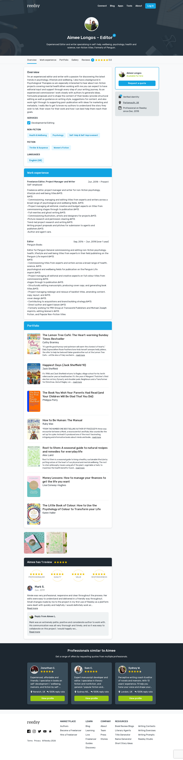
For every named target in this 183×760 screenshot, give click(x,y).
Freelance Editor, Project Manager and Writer (51, 181)
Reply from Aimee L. (45, 616)
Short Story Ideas (124, 743)
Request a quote (137, 83)
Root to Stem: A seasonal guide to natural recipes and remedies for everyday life (75, 449)
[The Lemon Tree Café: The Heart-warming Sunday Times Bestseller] (33, 343)
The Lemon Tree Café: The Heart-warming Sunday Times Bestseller (75, 336)
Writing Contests (146, 726)
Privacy (37, 741)
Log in (150, 6)
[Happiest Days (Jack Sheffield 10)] (33, 373)
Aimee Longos (134, 73)
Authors (64, 726)
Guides (89, 743)
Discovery (91, 747)
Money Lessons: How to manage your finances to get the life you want (74, 479)
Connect (102, 6)
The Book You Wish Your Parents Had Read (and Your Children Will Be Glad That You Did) (73, 394)
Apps (120, 6)
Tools (129, 6)
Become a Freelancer (70, 730)
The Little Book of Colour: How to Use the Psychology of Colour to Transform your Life (71, 507)
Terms (30, 741)
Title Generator (122, 734)
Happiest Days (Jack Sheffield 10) (64, 365)
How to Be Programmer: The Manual (62, 420)
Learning (90, 730)
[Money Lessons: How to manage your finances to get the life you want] (33, 486)
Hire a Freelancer (68, 734)
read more (80, 355)
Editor (30, 241)
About (138, 6)
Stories (104, 739)
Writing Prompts (146, 734)
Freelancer (91, 739)
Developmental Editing (42, 123)
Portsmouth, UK (131, 102)
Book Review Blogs (124, 726)
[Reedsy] (33, 6)
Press (103, 734)
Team (103, 730)
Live (88, 734)
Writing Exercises (147, 730)
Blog (112, 6)
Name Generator (123, 739)
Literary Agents (123, 730)
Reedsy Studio (145, 739)
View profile (47, 698)
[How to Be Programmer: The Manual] (33, 428)
